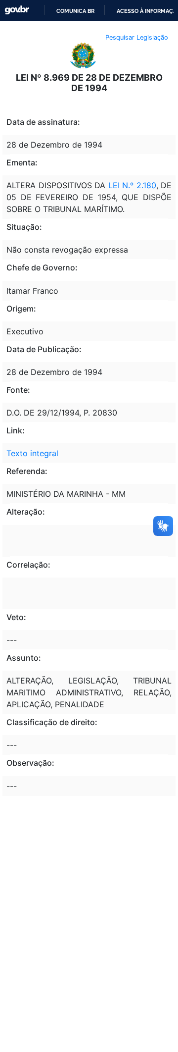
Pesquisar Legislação (136, 37)
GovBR (16, 10)
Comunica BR (75, 10)
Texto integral (32, 453)
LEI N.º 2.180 (132, 185)
